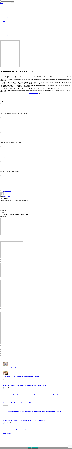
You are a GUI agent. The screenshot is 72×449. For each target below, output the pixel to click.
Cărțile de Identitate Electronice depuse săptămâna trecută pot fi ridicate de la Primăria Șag (24, 420)
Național (4, 16)
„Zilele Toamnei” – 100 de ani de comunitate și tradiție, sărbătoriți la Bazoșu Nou (21, 376)
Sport (4, 21)
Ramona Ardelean (12, 74)
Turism (6, 15)
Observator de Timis (6, 433)
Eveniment (5, 10)
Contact (4, 443)
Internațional (7, 17)
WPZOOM (21, 446)
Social (4, 19)
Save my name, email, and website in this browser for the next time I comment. (16, 214)
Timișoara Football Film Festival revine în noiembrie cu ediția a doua (19, 402)
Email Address (3, 210)
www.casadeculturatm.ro (33, 93)
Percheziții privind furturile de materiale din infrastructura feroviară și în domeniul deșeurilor (24, 385)
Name (1, 208)
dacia (3, 191)
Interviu (6, 13)
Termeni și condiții (6, 444)
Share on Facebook (3, 98)
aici (27, 447)
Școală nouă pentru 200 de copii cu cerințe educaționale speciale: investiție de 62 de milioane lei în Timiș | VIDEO (29, 429)
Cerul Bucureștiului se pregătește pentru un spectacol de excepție (17, 367)
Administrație (5, 435)
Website (1, 212)
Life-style (6, 14)
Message (2, 206)
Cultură (4, 12)
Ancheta (6, 11)
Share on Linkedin (16, 98)
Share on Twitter (10, 98)
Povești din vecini (8, 191)
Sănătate (4, 18)
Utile (6, 20)
